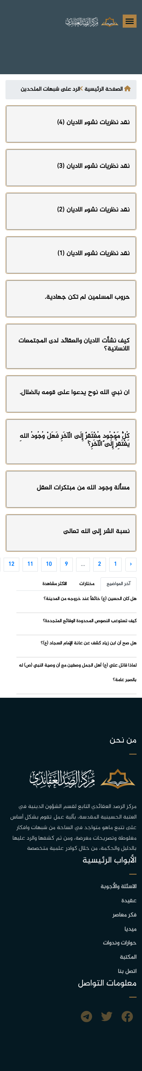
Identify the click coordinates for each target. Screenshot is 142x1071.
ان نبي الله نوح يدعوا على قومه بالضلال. (75, 392)
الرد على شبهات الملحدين (50, 89)
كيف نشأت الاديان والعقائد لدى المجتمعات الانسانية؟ (74, 344)
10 (49, 564)
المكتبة (128, 957)
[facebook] (127, 1018)
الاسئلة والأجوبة (118, 887)
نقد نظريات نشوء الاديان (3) (93, 166)
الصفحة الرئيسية (103, 89)
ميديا (131, 929)
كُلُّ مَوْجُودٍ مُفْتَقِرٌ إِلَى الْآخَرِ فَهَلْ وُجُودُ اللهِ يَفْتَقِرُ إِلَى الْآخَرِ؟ (75, 440)
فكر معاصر (125, 915)
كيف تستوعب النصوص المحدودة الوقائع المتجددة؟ (90, 621)
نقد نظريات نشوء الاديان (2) (93, 209)
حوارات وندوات (120, 943)
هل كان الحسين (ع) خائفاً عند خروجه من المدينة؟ (90, 599)
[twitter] (106, 1018)
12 (11, 564)
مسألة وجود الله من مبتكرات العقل (83, 487)
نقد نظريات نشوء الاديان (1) (94, 253)
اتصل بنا (127, 971)
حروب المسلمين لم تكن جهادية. (87, 297)
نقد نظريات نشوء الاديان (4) (93, 122)
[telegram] (86, 1018)
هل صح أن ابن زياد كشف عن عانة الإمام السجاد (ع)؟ (89, 643)
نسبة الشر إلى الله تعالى (96, 531)
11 (30, 564)
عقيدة (129, 901)
